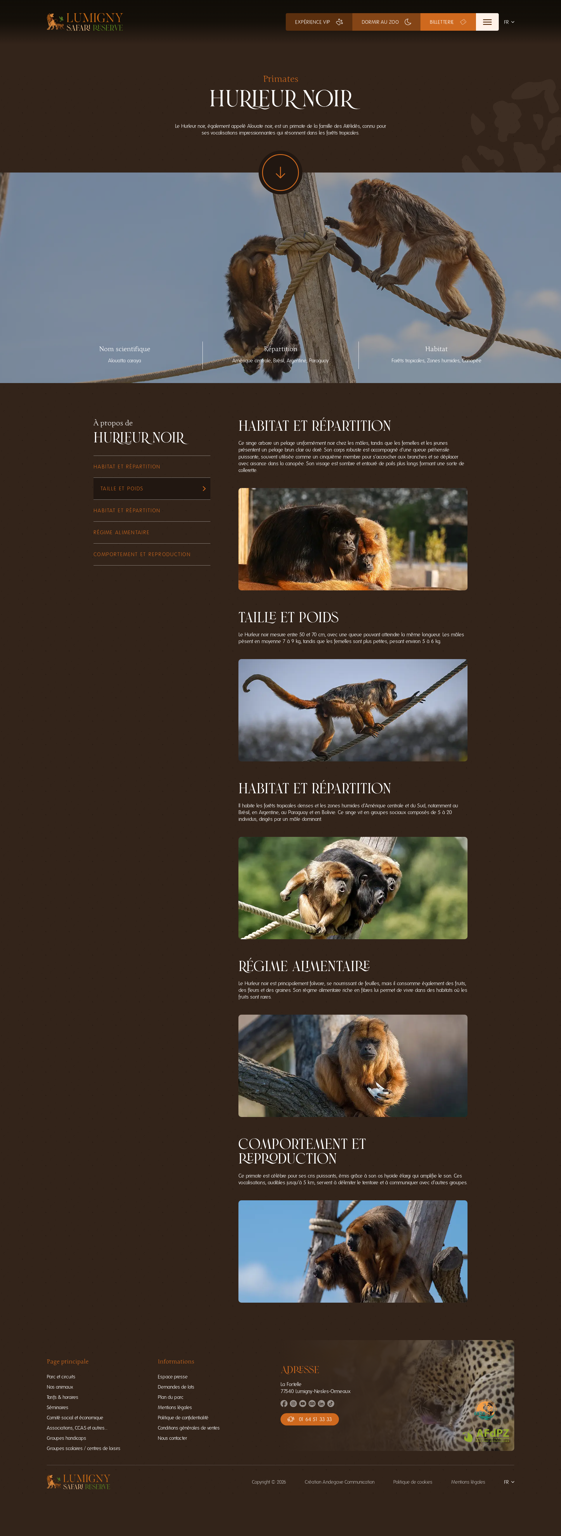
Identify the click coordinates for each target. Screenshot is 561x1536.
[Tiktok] (330, 1405)
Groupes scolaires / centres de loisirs (83, 1448)
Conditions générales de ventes (189, 1428)
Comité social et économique (75, 1418)
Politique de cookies (412, 1481)
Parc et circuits (61, 1377)
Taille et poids (122, 489)
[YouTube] (302, 1405)
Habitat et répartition (127, 467)
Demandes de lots (176, 1387)
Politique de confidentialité (183, 1418)
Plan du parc (170, 1397)
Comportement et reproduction (142, 554)
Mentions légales (175, 1407)
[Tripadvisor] (312, 1405)
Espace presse (173, 1377)
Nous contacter (172, 1438)
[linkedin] (321, 1405)
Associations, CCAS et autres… (77, 1428)
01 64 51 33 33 (315, 1419)
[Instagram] (293, 1405)
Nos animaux (60, 1387)
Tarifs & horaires (62, 1397)
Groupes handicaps (66, 1438)
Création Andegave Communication (340, 1481)
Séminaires (57, 1407)
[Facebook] (284, 1405)
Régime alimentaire (122, 532)
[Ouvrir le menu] (487, 22)
